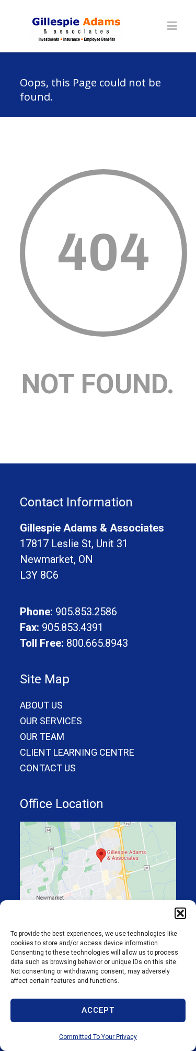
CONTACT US (48, 767)
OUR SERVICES (51, 720)
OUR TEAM (42, 736)
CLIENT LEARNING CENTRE (77, 752)
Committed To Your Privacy (98, 1037)
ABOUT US (41, 705)
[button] (180, 913)
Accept (98, 1010)
